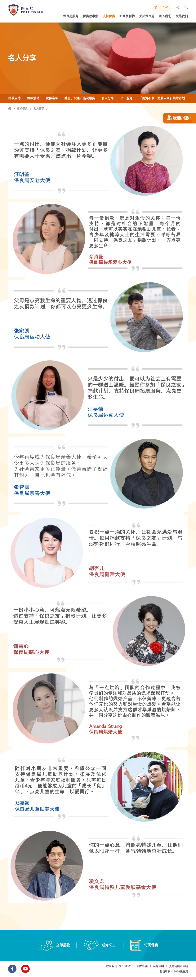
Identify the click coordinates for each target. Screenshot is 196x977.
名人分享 (38, 108)
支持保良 (22, 108)
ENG (165, 7)
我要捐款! (182, 118)
